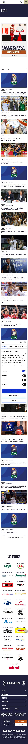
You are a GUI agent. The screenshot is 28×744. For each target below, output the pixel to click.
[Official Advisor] (14, 667)
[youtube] (14, 731)
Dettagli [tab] (11, 346)
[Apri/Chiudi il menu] (26, 2)
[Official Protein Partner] (20, 575)
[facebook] (4, 731)
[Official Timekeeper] (7, 630)
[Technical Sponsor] (20, 612)
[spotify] (24, 731)
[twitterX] (17, 731)
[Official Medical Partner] (7, 603)
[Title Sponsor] (7, 566)
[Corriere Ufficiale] (20, 639)
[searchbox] (14, 2)
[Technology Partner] (20, 594)
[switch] (24, 375)
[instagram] (6, 731)
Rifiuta (14, 400)
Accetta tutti (14, 391)
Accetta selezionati (14, 395)
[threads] (9, 731)
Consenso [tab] (4, 346)
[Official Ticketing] (20, 621)
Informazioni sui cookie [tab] (21, 346)
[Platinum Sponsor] (20, 566)
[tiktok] (19, 731)
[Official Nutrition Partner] (20, 630)
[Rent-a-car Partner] (7, 621)
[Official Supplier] (7, 639)
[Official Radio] (20, 658)
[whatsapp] (22, 731)
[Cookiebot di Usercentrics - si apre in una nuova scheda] (20, 342)
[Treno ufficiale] (20, 603)
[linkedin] (11, 731)
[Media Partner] (7, 649)
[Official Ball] (7, 612)
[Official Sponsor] (7, 584)
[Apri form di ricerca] (21, 2)
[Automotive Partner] (7, 575)
